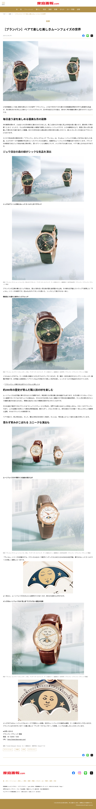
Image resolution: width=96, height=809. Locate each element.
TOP (4, 14)
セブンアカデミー (22, 786)
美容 (44, 9)
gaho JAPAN (31, 786)
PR (24, 749)
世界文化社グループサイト (9, 789)
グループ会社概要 (21, 789)
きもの (62, 9)
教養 (55, 9)
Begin (61, 786)
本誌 (55, 781)
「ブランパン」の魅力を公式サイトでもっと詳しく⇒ (22, 384)
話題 (78, 9)
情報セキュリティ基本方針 (33, 789)
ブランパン (32, 749)
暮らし (38, 9)
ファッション (28, 9)
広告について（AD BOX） (35, 791)
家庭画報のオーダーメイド (41, 786)
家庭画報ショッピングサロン (10, 786)
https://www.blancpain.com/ (16, 739)
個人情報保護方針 (44, 789)
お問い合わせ (24, 791)
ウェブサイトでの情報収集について (11, 791)
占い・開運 (70, 9)
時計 (17, 749)
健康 (50, 9)
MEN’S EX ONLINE (53, 786)
